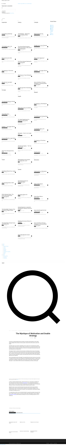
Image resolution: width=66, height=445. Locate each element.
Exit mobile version (2, 444)
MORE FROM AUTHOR (19, 412)
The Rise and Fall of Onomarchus (25, 87)
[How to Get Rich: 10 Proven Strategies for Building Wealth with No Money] (41, 77)
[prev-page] (9, 434)
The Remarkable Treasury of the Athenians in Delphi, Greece (8, 210)
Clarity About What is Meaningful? (38, 197)
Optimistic (3, 83)
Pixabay (17, 379)
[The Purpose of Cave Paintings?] (25, 70)
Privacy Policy (55, 443)
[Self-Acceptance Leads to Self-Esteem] (14, 418)
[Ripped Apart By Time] (41, 29)
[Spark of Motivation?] (41, 179)
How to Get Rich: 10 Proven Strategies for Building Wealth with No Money (40, 83)
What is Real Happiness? (39, 58)
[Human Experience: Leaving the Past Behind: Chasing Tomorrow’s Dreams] (25, 202)
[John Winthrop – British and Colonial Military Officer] (25, 29)
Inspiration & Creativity (37, 46)
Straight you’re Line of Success (40, 45)
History (19, 63)
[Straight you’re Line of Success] (41, 40)
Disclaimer (47, 443)
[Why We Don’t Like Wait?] (9, 77)
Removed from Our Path (7, 58)
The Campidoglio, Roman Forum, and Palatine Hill (8, 223)
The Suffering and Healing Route (41, 116)
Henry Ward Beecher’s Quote (24, 234)
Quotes (19, 210)
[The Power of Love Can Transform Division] (14, 427)
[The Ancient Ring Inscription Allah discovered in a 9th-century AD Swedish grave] (25, 41)
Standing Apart (37, 152)
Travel (2, 172)
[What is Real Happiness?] (41, 53)
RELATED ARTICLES (12, 412)
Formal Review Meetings (7, 33)
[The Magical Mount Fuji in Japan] (9, 166)
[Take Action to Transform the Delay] (25, 427)
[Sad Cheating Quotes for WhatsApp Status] (25, 176)
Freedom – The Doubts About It (8, 126)
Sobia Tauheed (11, 411)
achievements (25, 382)
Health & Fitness (20, 121)
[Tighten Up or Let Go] (25, 418)
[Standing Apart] (41, 147)
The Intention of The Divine (7, 70)
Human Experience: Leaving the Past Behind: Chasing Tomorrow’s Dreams (25, 208)
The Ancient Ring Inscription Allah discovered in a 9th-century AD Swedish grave (25, 47)
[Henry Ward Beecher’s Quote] (25, 230)
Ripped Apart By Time (38, 33)
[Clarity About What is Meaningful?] (41, 191)
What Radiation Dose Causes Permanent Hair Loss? (24, 160)
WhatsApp (19, 183)
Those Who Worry (5, 114)
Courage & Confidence (4, 47)
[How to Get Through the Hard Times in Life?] (41, 205)
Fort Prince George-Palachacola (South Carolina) (24, 62)
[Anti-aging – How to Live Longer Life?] (25, 128)
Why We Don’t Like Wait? (7, 82)
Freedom (3, 59)
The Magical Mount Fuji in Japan (8, 171)
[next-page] (11, 434)
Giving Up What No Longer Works (8, 138)
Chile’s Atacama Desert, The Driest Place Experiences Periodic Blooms (7, 195)
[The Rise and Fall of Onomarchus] (25, 83)
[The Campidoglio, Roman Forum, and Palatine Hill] (9, 218)
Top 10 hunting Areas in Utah (8, 182)
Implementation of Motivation (40, 171)
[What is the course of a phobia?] (25, 103)
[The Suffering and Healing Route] (41, 111)
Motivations (35, 59)
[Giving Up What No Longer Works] (9, 133)
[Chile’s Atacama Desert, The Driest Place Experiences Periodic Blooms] (9, 189)
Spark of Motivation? (38, 183)
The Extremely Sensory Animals (8, 101)
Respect (3, 71)
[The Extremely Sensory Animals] (9, 96)
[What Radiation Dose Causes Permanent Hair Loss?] (25, 155)
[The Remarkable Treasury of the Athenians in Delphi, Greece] (9, 204)
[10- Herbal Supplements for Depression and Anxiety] (25, 114)
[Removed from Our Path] (9, 53)
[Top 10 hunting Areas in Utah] (9, 178)
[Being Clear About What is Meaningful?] (35, 427)
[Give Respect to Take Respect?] (41, 99)
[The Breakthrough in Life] (9, 41)
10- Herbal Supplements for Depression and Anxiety (23, 120)
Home (10, 330)
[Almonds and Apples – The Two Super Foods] (25, 141)
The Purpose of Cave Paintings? (24, 75)
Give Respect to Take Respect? (40, 103)
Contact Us (51, 443)
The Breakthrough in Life (7, 46)
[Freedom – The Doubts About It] (9, 121)
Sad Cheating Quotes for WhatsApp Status (23, 181)
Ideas (35, 85)
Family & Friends (20, 223)
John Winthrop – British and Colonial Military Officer (24, 34)
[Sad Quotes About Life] (25, 189)
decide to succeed (13, 394)
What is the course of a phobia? (24, 107)
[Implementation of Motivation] (41, 166)
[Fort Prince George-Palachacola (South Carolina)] (25, 56)
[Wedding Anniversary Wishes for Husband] (25, 216)
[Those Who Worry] (9, 109)
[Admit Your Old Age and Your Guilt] (9, 146)
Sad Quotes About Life (22, 194)
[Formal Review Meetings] (9, 29)
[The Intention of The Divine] (9, 65)
